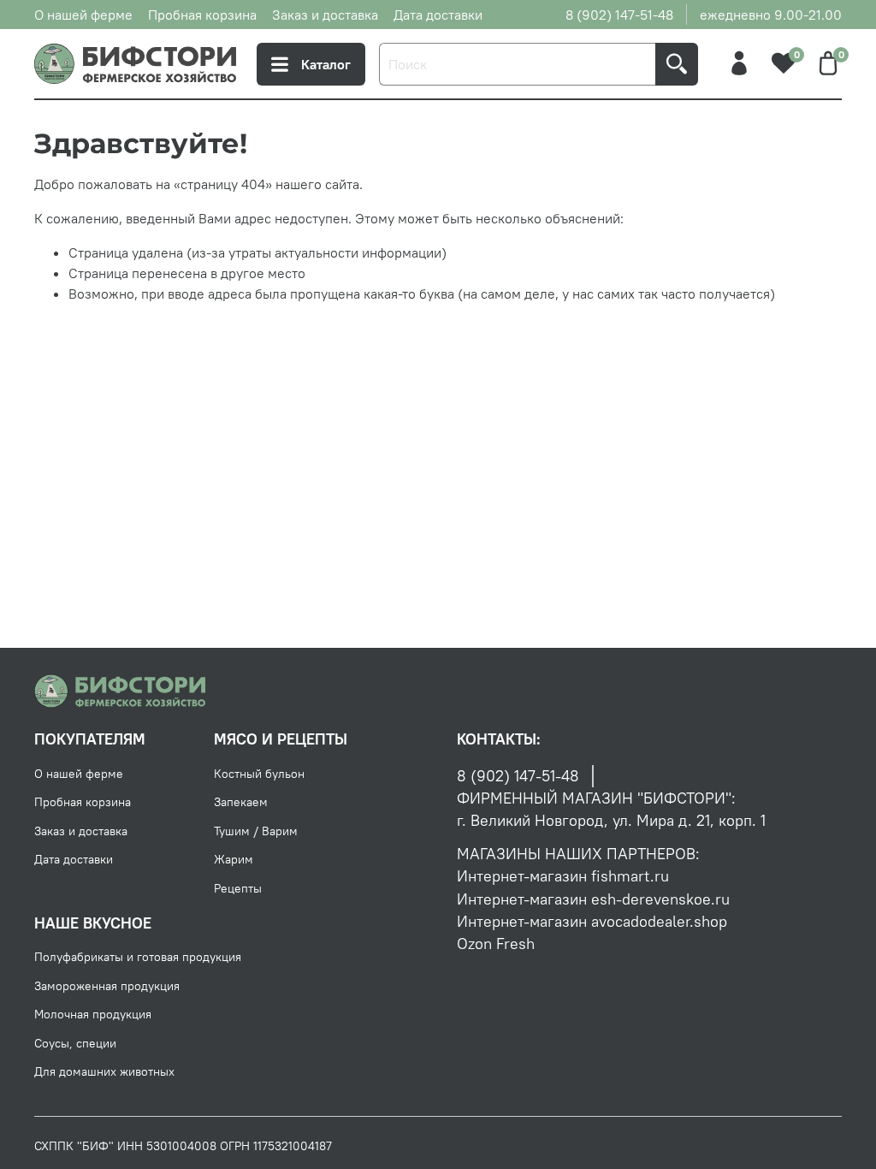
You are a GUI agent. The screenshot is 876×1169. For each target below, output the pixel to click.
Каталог (326, 64)
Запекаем (241, 802)
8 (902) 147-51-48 (619, 14)
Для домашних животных (104, 1071)
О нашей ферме (83, 14)
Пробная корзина (202, 14)
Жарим (233, 859)
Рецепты (238, 888)
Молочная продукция (92, 1014)
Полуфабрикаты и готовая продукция (137, 956)
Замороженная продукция (107, 986)
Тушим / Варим (256, 831)
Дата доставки (438, 14)
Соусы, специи (75, 1043)
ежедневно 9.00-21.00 (771, 14)
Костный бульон (259, 773)
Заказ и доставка (325, 14)
